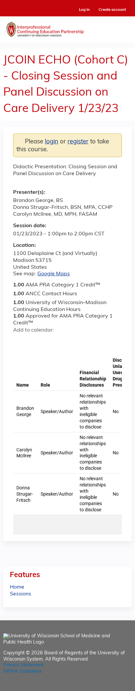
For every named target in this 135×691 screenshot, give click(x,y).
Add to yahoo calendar (34, 341)
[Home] (67, 27)
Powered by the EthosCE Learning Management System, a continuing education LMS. (108, 686)
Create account (112, 10)
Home (17, 587)
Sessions (20, 594)
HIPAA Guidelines (22, 671)
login (51, 142)
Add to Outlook (65, 341)
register (78, 142)
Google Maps (53, 274)
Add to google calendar (20, 341)
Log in (84, 10)
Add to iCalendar (49, 341)
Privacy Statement (23, 665)
